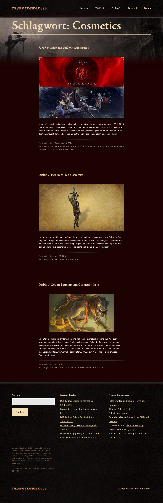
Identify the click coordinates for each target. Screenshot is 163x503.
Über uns (83, 8)
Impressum (16, 448)
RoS (78, 259)
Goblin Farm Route (85, 367)
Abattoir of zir (64, 146)
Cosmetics (90, 146)
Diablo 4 (132, 8)
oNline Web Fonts (38, 468)
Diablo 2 (99, 8)
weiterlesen (112, 134)
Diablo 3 (116, 8)
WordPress (145, 488)
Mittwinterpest (45, 149)
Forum (147, 8)
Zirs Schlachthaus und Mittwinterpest (64, 47)
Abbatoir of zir (77, 146)
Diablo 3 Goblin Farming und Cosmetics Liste (69, 284)
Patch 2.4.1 (99, 367)
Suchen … (17, 395)
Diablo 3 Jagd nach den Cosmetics (61, 174)
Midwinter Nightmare (114, 146)
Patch (55, 149)
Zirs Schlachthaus (67, 149)
